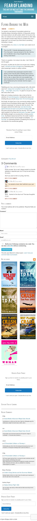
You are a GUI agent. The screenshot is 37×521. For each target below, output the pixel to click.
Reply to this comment (11, 178)
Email (1, 237)
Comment (3, 211)
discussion (22, 112)
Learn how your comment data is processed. (17, 254)
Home (5, 16)
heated (33, 112)
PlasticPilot (18, 167)
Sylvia (16, 181)
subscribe (10, 246)
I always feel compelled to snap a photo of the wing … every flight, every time (17, 90)
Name (1, 230)
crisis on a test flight (18, 45)
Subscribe (6, 509)
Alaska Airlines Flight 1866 (11, 485)
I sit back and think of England (13, 66)
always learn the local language (24, 99)
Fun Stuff (12, 159)
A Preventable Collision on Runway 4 (14, 443)
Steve (17, 192)
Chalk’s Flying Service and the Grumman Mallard (18, 472)
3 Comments (11, 29)
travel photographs (13, 97)
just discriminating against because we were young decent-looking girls (16, 108)
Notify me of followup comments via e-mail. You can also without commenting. (17, 245)
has (26, 112)
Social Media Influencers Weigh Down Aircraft (17, 418)
